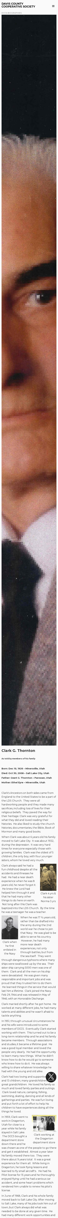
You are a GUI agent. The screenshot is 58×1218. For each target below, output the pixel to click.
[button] (53, 6)
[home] (18, 5)
